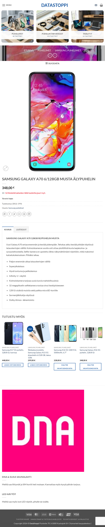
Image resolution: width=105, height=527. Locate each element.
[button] (7, 5)
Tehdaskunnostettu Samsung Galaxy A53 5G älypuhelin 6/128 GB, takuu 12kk (39, 354)
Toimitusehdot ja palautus (76, 519)
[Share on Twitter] (14, 214)
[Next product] (50, 55)
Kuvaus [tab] (7, 230)
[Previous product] (55, 55)
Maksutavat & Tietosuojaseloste (46, 519)
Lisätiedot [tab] (21, 230)
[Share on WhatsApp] (4, 214)
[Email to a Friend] (19, 214)
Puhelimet (44, 50)
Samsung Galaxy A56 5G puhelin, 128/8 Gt (90, 351)
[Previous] (2, 348)
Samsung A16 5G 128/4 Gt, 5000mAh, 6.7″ (65, 351)
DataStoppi (52, 5)
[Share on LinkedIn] (29, 214)
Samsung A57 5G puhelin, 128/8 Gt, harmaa (13, 351)
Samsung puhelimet (68, 50)
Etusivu (29, 50)
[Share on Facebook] (9, 214)
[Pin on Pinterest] (24, 214)
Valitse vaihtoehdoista (64, 366)
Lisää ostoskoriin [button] (12, 365)
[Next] (103, 348)
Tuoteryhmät (22, 519)
